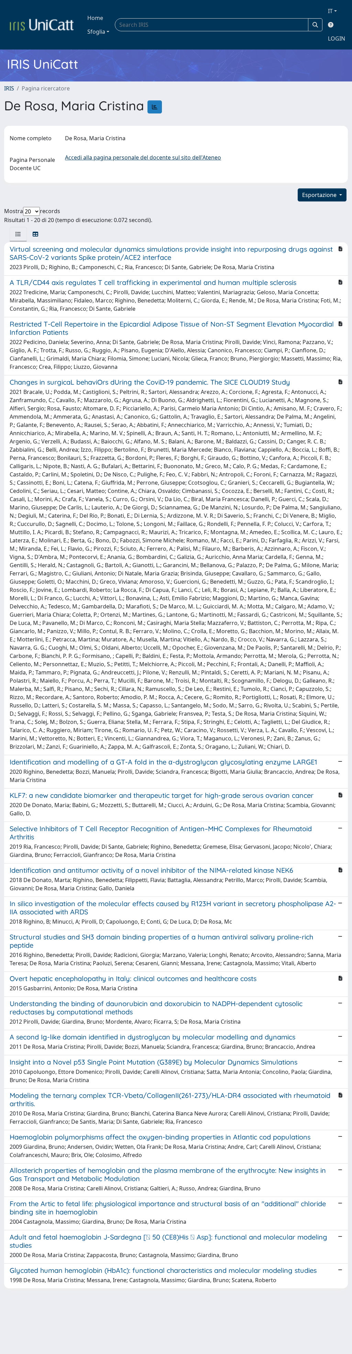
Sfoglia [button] (96, 31)
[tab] (18, 234)
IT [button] (330, 11)
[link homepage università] (41, 24)
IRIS (9, 88)
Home (95, 18)
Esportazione (320, 195)
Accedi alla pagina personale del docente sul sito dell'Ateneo (143, 157)
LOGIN (336, 38)
